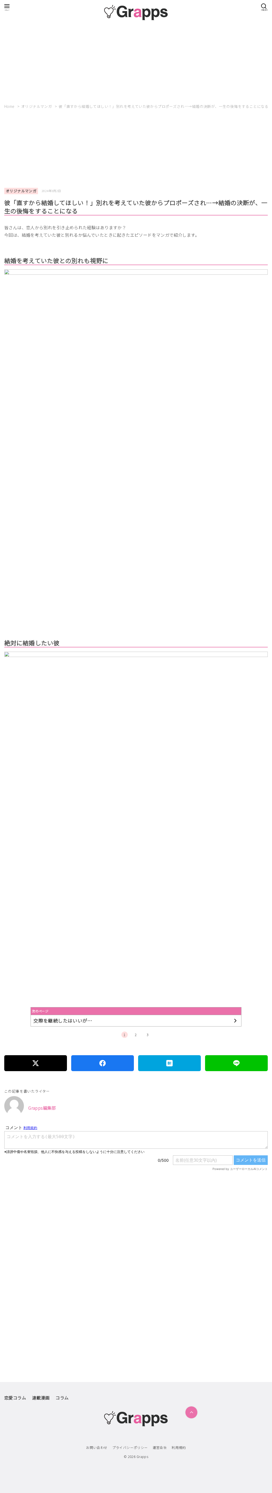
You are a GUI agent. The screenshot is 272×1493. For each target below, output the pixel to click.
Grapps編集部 (42, 1108)
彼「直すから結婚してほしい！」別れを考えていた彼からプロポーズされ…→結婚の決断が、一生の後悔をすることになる (164, 106)
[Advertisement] (136, 60)
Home (9, 106)
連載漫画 (41, 1397)
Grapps (142, 1456)
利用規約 (179, 1447)
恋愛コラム (15, 1397)
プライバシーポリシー (130, 1447)
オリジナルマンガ (37, 106)
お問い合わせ (96, 1447)
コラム (62, 1397)
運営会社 (160, 1447)
